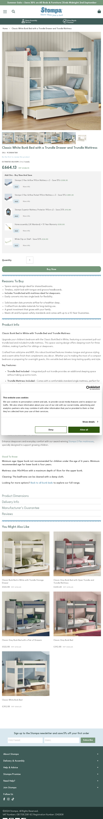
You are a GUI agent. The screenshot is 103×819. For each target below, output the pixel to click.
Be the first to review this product (16, 157)
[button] (20, 138)
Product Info (10, 325)
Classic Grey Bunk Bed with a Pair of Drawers (22, 640)
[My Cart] (98, 11)
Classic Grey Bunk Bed (63, 640)
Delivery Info (10, 502)
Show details (88, 422)
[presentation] (51, 514)
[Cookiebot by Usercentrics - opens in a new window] (88, 388)
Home (5, 29)
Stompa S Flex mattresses (81, 441)
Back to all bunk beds (42, 483)
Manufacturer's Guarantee (20, 508)
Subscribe (88, 740)
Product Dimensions (15, 496)
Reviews (7, 514)
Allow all (84, 430)
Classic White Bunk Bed (12, 700)
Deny (51, 430)
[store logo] (51, 12)
